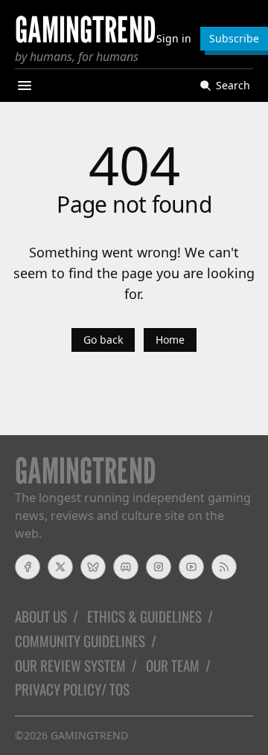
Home (170, 339)
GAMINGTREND (89, 735)
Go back (103, 339)
